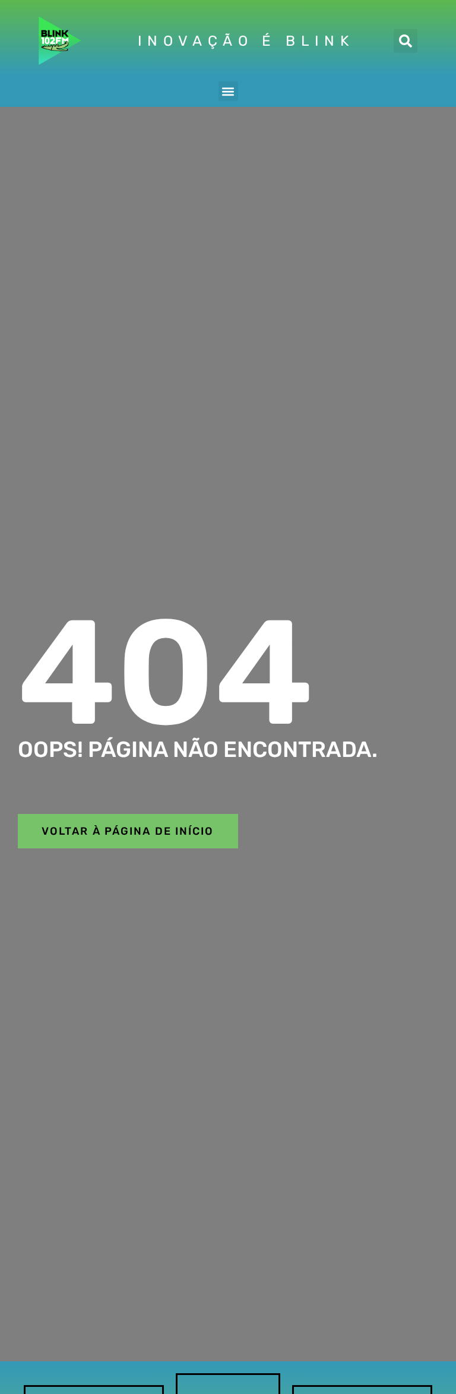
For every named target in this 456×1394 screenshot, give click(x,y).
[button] (405, 41)
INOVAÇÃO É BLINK (246, 41)
